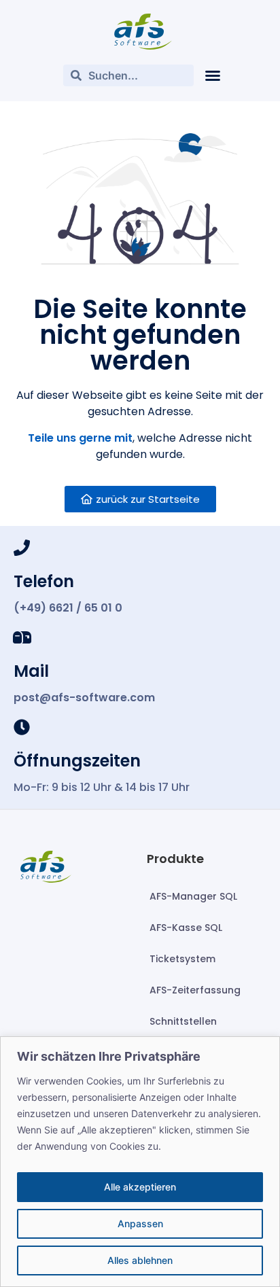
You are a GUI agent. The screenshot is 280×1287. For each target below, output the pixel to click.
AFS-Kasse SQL (186, 927)
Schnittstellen (183, 1021)
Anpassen (140, 1223)
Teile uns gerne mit (80, 438)
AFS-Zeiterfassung (195, 990)
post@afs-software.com (84, 697)
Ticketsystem (182, 959)
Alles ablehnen (140, 1260)
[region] (140, 1161)
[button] (212, 75)
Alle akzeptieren (140, 1187)
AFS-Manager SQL (193, 896)
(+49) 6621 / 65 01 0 (68, 608)
